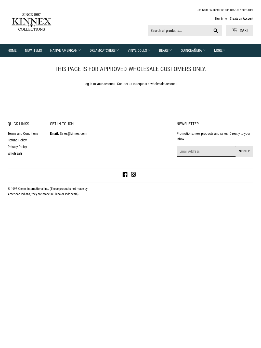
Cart (243, 30)
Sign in (219, 18)
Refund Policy (17, 140)
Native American (64, 50)
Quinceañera (192, 50)
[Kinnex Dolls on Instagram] (133, 175)
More (218, 50)
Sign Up (244, 151)
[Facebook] (125, 175)
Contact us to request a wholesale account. (147, 84)
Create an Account (241, 18)
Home (12, 50)
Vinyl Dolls (138, 50)
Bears (164, 50)
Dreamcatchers (103, 50)
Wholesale (15, 153)
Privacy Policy (17, 147)
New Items (33, 50)
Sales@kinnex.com (68, 133)
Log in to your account (99, 84)
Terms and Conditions (23, 133)
